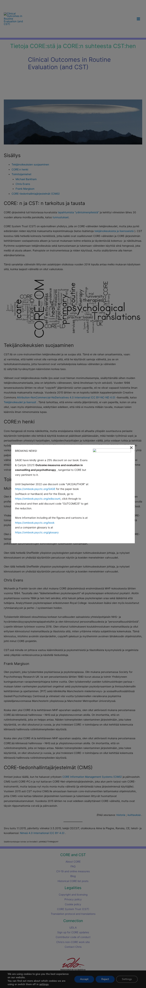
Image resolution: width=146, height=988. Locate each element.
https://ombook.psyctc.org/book (34, 522)
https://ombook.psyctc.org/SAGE (35, 488)
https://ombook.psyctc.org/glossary (37, 532)
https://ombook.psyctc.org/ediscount (37, 498)
